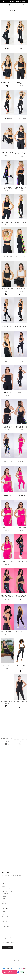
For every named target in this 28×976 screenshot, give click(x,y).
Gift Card (4, 901)
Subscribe (7, 947)
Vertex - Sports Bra (20, 738)
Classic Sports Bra (7, 701)
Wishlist (4, 903)
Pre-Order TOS (5, 893)
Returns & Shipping (6, 889)
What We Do (5, 916)
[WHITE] (8, 294)
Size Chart (4, 896)
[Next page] (17, 863)
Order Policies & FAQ (7, 891)
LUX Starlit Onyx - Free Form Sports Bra (7, 152)
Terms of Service (5, 926)
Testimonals (4, 921)
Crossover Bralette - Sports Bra (20, 851)
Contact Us (4, 929)
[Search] (23, 5)
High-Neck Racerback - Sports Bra (7, 775)
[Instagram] (5, 878)
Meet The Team (5, 914)
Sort (13, 16)
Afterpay (4, 898)
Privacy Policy (5, 924)
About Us (4, 911)
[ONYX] (6, 294)
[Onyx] (7, 86)
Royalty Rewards (6, 919)
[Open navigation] (2, 4)
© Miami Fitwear (14, 958)
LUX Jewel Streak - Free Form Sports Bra (7, 597)
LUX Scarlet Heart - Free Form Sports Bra (20, 82)
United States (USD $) (13, 954)
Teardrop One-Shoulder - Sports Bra (7, 813)
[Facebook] (2, 878)
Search (3, 886)
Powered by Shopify (14, 960)
